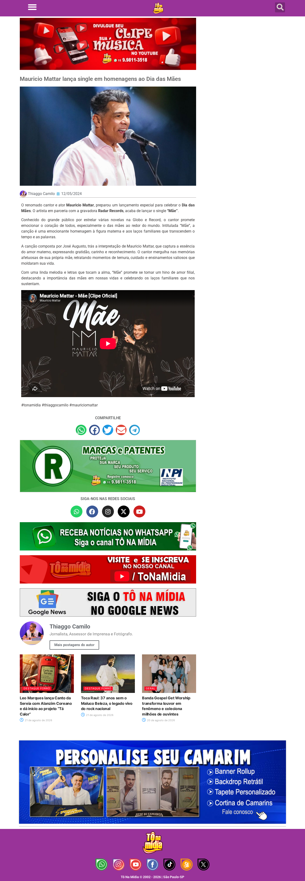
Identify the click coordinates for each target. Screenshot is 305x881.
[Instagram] (108, 511)
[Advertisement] (244, 56)
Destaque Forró (37, 688)
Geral (150, 688)
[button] (32, 7)
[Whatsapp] (76, 511)
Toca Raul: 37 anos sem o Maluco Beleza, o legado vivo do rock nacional (106, 703)
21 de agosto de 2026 (38, 720)
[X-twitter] (124, 511)
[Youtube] (139, 511)
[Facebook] (92, 511)
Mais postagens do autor (74, 645)
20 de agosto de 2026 (160, 720)
